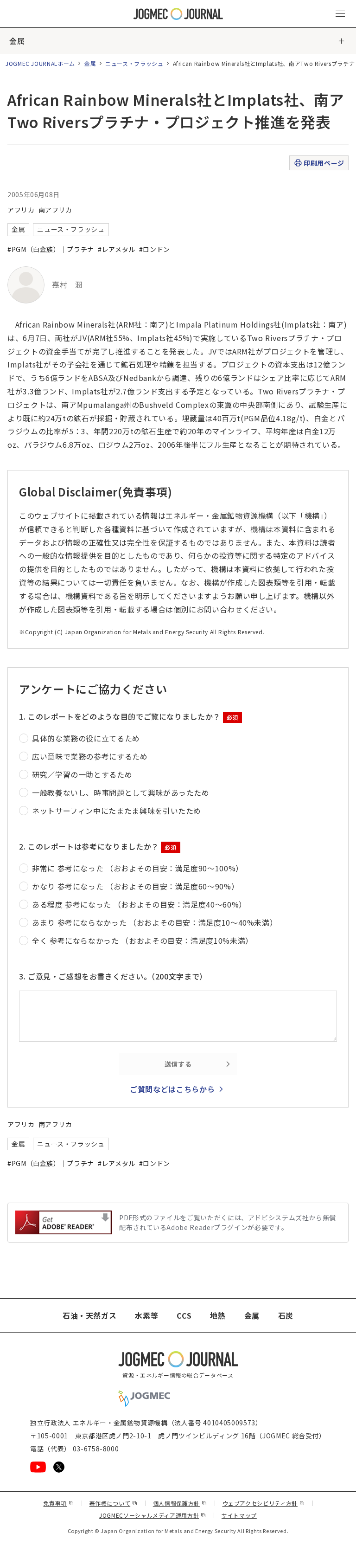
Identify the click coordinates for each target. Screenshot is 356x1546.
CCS (184, 1315)
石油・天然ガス (89, 1315)
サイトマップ (239, 1515)
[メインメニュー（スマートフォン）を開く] (340, 14)
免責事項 (58, 1503)
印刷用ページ (324, 162)
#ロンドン (154, 249)
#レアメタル (116, 249)
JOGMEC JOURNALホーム (40, 63)
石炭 (285, 1315)
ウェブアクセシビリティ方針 (263, 1503)
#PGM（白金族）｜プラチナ (50, 249)
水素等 (146, 1315)
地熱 (217, 1315)
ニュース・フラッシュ (134, 63)
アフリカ (21, 209)
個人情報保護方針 (180, 1503)
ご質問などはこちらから (172, 1089)
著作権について (113, 1503)
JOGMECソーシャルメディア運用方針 (152, 1515)
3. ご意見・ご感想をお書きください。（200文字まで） (113, 976)
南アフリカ (55, 209)
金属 (17, 40)
